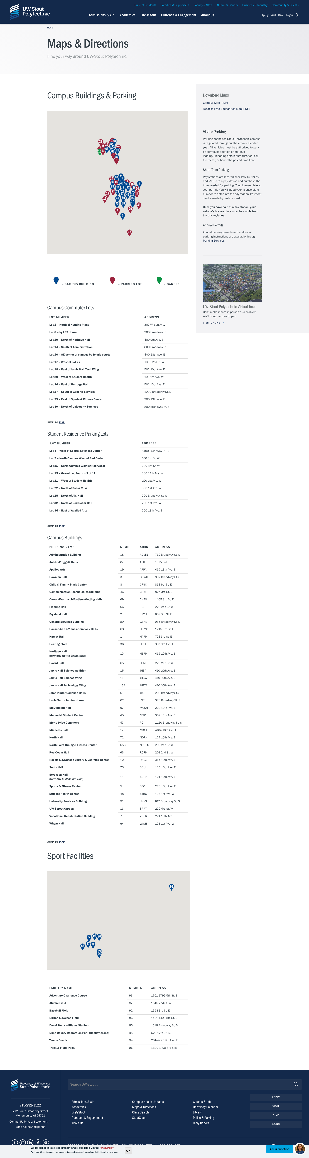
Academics (128, 15)
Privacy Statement (36, 1121)
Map (62, 422)
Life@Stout (148, 15)
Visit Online (212, 322)
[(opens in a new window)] (15, 1142)
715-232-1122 (30, 1105)
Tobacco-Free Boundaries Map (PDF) (226, 109)
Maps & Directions (144, 1107)
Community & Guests (285, 5)
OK (128, 1150)
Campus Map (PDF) (215, 103)
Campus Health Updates (148, 1102)
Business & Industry (255, 5)
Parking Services (214, 241)
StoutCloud (139, 1118)
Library (197, 1112)
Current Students (145, 5)
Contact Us (16, 1121)
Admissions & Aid (101, 15)
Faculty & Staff (203, 5)
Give (281, 15)
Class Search (140, 1112)
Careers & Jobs (202, 1102)
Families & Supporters (175, 5)
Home (50, 27)
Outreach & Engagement (178, 15)
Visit (273, 15)
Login (289, 15)
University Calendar (205, 1107)
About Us (207, 15)
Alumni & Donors (227, 5)
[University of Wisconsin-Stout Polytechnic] (30, 1088)
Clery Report (201, 1123)
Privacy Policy (107, 1147)
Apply (265, 15)
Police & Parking (203, 1118)
